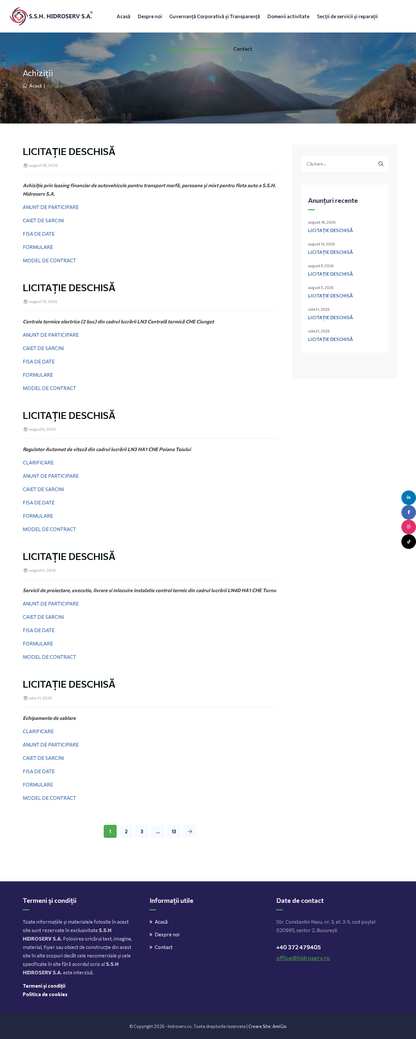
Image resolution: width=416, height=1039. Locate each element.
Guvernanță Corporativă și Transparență (214, 16)
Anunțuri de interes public (196, 49)
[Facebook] (408, 512)
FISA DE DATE (39, 234)
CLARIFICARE (38, 462)
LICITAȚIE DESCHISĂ (69, 151)
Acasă (123, 16)
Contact (242, 49)
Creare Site (259, 1026)
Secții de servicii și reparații (347, 16)
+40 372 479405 (298, 947)
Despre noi (150, 16)
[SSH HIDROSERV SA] (51, 16)
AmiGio (279, 1026)
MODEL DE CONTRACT (49, 260)
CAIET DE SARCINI (43, 220)
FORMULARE (38, 247)
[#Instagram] (408, 527)
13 (174, 831)
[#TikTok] (408, 541)
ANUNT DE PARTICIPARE (51, 207)
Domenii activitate (288, 16)
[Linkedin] (408, 497)
